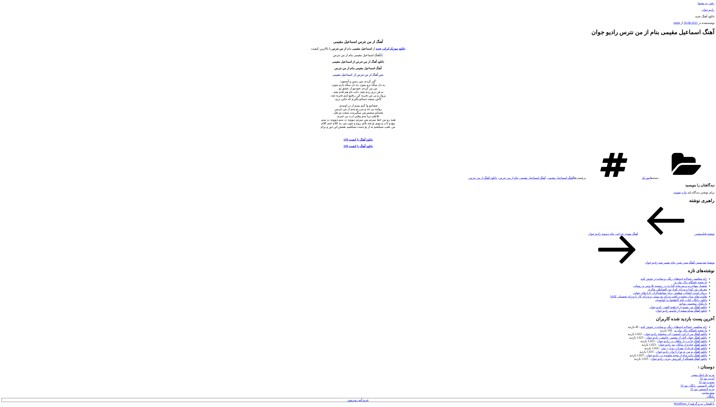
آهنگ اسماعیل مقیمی (560, 177)
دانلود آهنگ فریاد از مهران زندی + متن (684, 348)
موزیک (646, 177)
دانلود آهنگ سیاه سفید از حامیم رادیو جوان (681, 310)
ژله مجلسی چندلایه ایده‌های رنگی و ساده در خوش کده (674, 278)
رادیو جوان (708, 9)
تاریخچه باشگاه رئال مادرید (690, 282)
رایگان (711, 396)
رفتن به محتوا (706, 3)
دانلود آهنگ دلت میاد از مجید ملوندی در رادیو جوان (676, 355)
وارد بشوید (680, 192)
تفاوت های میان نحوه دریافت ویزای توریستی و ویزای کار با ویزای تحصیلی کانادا (658, 296)
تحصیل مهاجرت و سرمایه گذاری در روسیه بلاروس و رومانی (670, 285)
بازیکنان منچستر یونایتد (693, 303)
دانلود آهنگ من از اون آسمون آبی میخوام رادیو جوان (675, 334)
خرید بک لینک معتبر (703, 375)
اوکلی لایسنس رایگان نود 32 (697, 385)
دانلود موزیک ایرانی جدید (390, 48)
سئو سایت (708, 392)
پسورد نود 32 (707, 382)
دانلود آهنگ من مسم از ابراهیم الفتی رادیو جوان (678, 307)
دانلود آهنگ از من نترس (482, 177)
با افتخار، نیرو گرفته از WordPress (694, 403)
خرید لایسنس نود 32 (702, 389)
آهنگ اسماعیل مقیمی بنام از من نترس (522, 177)
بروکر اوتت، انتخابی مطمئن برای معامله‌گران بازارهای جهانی (670, 293)
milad (676, 22)
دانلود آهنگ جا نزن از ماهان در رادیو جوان (682, 341)
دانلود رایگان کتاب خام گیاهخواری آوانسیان (681, 300)
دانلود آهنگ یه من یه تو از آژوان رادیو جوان (681, 351)
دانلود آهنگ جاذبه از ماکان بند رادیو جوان (682, 344)
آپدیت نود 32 (707, 378)
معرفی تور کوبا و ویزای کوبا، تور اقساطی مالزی (677, 289)
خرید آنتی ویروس (358, 400)
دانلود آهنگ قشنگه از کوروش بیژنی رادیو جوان (679, 358)
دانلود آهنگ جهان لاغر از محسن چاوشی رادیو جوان (676, 337)
